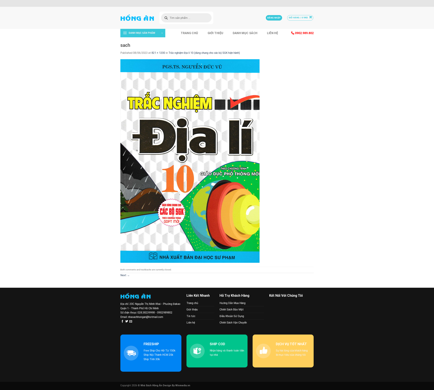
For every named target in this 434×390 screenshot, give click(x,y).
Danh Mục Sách (245, 33)
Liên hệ (272, 33)
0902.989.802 (304, 33)
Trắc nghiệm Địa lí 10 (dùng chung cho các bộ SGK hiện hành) (204, 52)
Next (125, 275)
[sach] (190, 160)
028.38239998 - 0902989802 (154, 312)
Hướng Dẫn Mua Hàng (232, 303)
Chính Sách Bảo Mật (232, 309)
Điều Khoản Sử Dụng (232, 316)
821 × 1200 (158, 52)
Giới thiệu (215, 33)
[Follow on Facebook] (122, 321)
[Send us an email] (130, 321)
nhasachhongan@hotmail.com (145, 317)
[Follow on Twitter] (126, 321)
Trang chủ (189, 33)
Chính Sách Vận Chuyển (233, 322)
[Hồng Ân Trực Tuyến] (137, 17)
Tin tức (190, 316)
